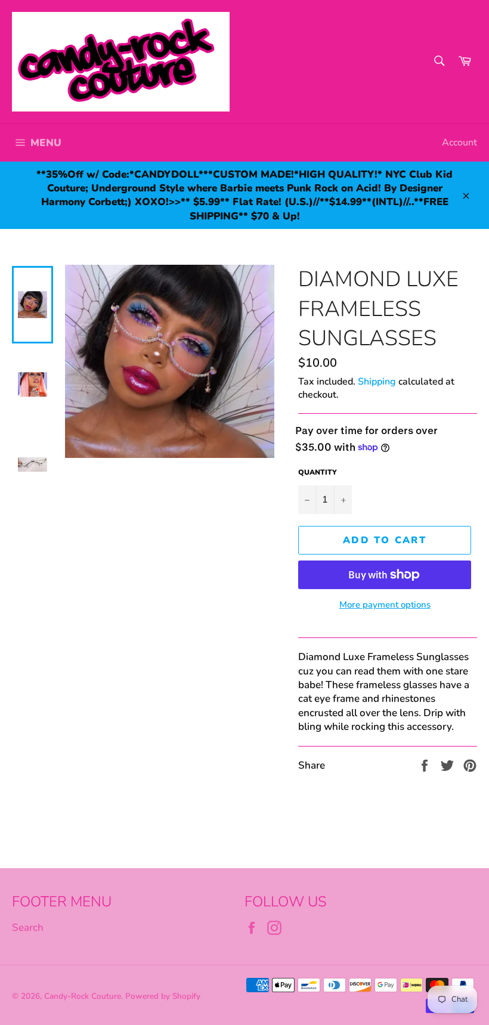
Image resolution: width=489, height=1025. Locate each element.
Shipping (377, 381)
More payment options (385, 605)
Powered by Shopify (162, 996)
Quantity (317, 472)
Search (28, 927)
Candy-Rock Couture (82, 996)
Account (459, 142)
